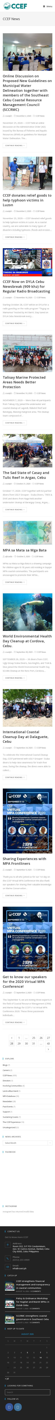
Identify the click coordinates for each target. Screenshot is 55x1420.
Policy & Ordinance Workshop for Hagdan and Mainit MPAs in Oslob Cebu (32, 1302)
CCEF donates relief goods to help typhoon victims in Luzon (27, 200)
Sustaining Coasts (10, 1117)
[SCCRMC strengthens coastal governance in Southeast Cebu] (10, 1319)
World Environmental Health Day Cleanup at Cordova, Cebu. (27, 641)
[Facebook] (9, 1407)
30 (26, 1043)
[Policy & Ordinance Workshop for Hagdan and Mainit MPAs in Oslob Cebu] (10, 1303)
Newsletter (7, 1101)
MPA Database (9, 1096)
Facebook (10, 1152)
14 (40, 1357)
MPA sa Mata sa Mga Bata (25, 550)
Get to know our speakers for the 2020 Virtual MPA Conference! (25, 981)
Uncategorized (9, 1127)
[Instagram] (18, 1407)
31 (33, 1043)
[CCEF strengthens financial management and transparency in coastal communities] (10, 1286)
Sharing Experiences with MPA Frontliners (24, 861)
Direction (6, 1080)
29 (19, 1043)
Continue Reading (14, 145)
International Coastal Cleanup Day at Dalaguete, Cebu (26, 736)
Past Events (8, 1106)
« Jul (7, 1378)
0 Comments (36, 1291)
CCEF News (40, 116)
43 (48, 1043)
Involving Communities (12, 1085)
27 (48, 1037)
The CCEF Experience (12, 1122)
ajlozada (8, 556)
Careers (6, 1070)
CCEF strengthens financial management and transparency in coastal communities (33, 1284)
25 (33, 1037)
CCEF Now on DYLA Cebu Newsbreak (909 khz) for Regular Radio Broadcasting (26, 286)
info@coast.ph (19, 1268)
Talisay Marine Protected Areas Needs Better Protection (24, 382)
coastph (8, 116)
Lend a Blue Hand (10, 1091)
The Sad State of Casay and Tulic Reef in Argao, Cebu (26, 475)
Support (6, 1111)
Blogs (5, 1065)
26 (41, 1037)
